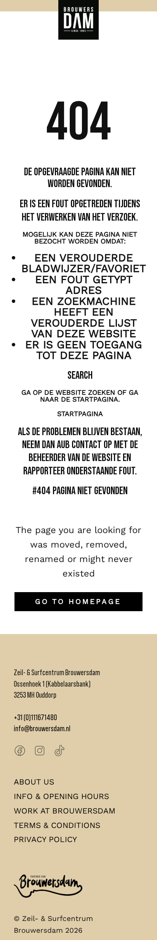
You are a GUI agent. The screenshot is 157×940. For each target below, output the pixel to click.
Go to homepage (78, 601)
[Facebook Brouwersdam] (20, 751)
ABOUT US (34, 781)
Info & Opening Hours (61, 796)
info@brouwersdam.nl (42, 728)
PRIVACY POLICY (45, 839)
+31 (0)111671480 (35, 717)
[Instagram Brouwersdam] (40, 751)
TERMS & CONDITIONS (57, 825)
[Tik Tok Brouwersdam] (59, 751)
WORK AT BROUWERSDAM (64, 810)
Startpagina (80, 414)
